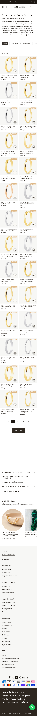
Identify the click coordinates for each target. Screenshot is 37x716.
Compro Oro (6, 573)
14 (24, 422)
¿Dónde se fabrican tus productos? (15, 487)
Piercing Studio (7, 609)
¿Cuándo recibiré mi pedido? (12, 482)
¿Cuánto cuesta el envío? (11, 491)
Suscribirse (29, 713)
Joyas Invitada (6, 645)
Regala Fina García (8, 599)
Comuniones (6, 632)
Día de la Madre (7, 625)
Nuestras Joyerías (8, 593)
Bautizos (4, 629)
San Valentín (6, 641)
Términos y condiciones (10, 661)
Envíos (4, 655)
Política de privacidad (9, 668)
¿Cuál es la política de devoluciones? (16, 472)
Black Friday (6, 635)
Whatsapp (5, 559)
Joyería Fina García (12, 674)
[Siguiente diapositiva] (33, 523)
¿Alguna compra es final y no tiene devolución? (15, 477)
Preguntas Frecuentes (9, 576)
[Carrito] (34, 7)
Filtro (6, 53)
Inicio (3, 19)
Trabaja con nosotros (9, 596)
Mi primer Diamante (8, 602)
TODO (5, 43)
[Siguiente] (28, 421)
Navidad (4, 638)
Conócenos (6, 586)
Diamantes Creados (8, 605)
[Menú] (2, 7)
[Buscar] (6, 7)
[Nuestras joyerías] (34, 2)
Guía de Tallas (6, 570)
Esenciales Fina (7, 589)
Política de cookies (8, 665)
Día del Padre (6, 622)
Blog (3, 612)
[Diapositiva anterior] (4, 523)
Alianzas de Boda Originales (20, 43)
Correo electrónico (8, 555)
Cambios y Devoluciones (10, 658)
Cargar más (18, 430)
